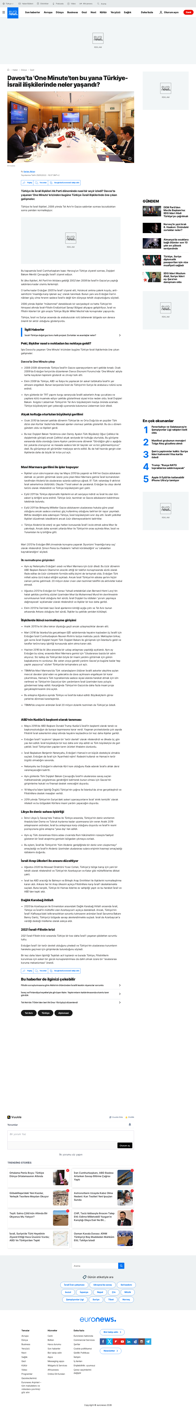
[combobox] (114, 3)
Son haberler (32, 12)
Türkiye (45, 1013)
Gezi (84, 12)
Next (93, 12)
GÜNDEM (151, 201)
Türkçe (8, 3)
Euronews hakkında (83, 1336)
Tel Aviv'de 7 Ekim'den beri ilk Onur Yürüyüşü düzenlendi (49, 1002)
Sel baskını (126, 1284)
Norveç (126, 1299)
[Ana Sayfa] (8, 70)
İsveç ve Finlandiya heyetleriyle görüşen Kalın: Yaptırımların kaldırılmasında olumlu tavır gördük (65, 993)
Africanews (53, 1369)
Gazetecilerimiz (29, 1378)
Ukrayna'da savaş (102, 1284)
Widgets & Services (57, 1365)
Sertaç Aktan (29, 171)
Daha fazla (79, 1330)
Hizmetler (52, 1330)
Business (72, 12)
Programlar (26, 1374)
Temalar (25, 1330)
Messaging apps (56, 1361)
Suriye (96, 1299)
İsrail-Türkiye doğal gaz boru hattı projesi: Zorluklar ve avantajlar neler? (60, 335)
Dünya (59, 12)
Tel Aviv (29, 1013)
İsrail (32, 70)
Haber (15, 70)
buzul (68, 1292)
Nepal (100, 1292)
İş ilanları (78, 1361)
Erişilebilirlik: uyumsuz (84, 1365)
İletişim (77, 1357)
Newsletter (109, 1350)
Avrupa (48, 12)
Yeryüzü (115, 12)
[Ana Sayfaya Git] (12, 12)
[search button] (98, 3)
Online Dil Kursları (56, 1374)
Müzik (127, 1292)
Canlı (188, 12)
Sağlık (127, 12)
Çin (114, 1292)
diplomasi (63, 1013)
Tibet (111, 1299)
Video (24, 1369)
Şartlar (77, 1344)
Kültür (103, 12)
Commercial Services (84, 1340)
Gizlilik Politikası (81, 1352)
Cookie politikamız (83, 1348)
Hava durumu (54, 1344)
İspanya (84, 1292)
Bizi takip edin (55, 1352)
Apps (50, 1357)
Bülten (51, 1340)
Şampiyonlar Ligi (75, 1299)
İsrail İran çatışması (74, 1284)
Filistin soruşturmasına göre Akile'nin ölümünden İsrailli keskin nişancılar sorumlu (62, 985)
